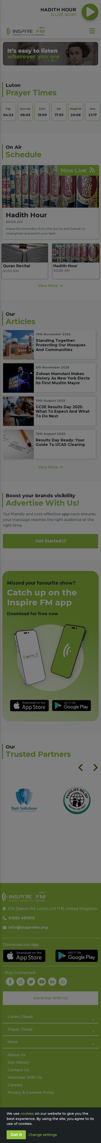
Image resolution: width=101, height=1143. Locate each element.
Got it (16, 1134)
